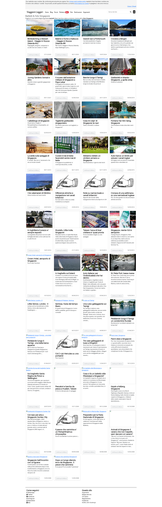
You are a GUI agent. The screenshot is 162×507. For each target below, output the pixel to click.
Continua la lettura (33, 55)
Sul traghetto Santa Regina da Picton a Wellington (36, 376)
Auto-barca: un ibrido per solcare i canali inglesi (122, 157)
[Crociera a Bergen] (123, 28)
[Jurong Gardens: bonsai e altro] (39, 66)
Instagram (31, 498)
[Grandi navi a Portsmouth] (95, 28)
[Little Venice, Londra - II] (34, 300)
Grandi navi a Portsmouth (94, 39)
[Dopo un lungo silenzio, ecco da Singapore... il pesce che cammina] (65, 457)
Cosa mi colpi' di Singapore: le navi (91, 122)
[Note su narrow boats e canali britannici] (95, 182)
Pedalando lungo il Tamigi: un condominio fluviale (122, 320)
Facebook (31, 496)
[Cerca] (130, 11)
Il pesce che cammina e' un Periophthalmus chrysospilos (66, 431)
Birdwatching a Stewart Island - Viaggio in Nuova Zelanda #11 (38, 41)
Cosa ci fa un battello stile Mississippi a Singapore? (94, 375)
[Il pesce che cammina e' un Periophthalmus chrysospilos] (67, 418)
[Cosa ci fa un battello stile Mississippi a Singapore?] (95, 369)
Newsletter (31, 501)
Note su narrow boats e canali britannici (93, 194)
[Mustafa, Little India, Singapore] (67, 219)
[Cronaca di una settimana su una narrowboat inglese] (123, 182)
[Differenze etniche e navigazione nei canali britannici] (67, 182)
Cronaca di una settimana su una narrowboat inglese (122, 194)
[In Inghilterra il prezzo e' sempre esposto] (39, 219)
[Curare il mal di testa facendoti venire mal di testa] (67, 145)
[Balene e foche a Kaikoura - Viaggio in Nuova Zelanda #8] (67, 28)
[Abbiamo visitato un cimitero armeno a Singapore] (95, 145)
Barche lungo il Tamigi (93, 77)
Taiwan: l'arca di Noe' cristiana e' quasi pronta (93, 231)
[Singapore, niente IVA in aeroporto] (123, 219)
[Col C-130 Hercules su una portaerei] (67, 342)
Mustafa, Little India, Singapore (64, 231)
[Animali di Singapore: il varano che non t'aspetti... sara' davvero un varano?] (123, 418)
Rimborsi (63, 12)
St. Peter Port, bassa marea (122, 273)
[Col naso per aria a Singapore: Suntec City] (38, 411)
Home (47, 12)
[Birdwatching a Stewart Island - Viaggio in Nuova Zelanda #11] (39, 28)
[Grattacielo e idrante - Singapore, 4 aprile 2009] (123, 66)
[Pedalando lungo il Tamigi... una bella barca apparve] (39, 336)
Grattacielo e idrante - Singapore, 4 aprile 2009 (121, 78)
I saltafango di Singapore (38, 121)
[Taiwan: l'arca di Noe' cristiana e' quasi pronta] (95, 219)
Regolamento (86, 498)
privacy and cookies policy (77, 1)
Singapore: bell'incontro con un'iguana (38, 461)
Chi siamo (85, 496)
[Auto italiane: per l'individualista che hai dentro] (95, 262)
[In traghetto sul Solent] (67, 262)
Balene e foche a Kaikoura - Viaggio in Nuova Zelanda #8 (66, 41)
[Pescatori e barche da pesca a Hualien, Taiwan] (67, 375)
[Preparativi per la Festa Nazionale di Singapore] (94, 411)
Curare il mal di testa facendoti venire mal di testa (65, 158)
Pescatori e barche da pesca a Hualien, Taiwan (65, 387)
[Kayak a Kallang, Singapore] (123, 375)
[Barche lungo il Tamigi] (95, 66)
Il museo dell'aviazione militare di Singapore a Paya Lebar (65, 79)
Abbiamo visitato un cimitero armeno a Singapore (91, 158)
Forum (56, 12)
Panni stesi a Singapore (121, 339)
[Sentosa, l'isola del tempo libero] (64, 300)
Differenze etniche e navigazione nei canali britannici (65, 195)
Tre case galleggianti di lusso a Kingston (93, 342)
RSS (29, 503)
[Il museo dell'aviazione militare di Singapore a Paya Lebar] (67, 66)
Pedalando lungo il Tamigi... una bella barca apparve (38, 343)
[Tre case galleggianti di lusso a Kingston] (95, 336)
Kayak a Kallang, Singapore (118, 387)
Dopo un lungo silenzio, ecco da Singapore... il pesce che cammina (65, 462)
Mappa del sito (86, 494)
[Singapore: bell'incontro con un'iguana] (36, 457)
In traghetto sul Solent (65, 273)
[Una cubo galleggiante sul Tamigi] (88, 300)
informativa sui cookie (82, 3)
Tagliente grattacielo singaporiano (64, 122)
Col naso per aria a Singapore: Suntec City (37, 416)
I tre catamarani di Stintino (39, 193)
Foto (71, 12)
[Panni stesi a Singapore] (117, 335)
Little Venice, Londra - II (38, 304)
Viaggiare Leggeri (35, 11)
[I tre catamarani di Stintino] (39, 182)
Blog (51, 12)
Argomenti (86, 12)
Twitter (30, 494)
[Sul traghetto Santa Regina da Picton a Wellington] (39, 369)
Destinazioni (78, 12)
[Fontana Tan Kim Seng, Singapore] (123, 110)
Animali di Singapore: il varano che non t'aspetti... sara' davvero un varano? (122, 431)
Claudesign (92, 502)
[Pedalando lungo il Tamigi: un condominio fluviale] (123, 307)
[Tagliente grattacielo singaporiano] (67, 110)
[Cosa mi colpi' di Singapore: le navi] (95, 110)
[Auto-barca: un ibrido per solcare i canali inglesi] (123, 145)
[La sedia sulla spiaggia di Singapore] (39, 145)
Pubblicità (85, 501)
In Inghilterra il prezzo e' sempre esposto (38, 231)
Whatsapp (31, 492)
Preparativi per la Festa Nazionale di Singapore (93, 416)
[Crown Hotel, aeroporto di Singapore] (38, 255)
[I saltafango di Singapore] (39, 110)
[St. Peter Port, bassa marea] (123, 262)
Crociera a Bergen (119, 39)
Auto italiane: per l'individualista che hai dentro (92, 275)
